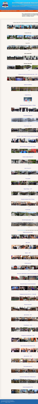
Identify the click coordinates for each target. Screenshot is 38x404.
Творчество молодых (21, 230)
